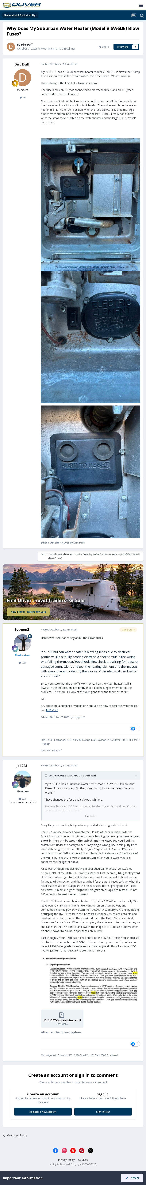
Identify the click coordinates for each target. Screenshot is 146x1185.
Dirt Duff (27, 44)
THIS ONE (52, 710)
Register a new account (42, 1111)
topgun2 (22, 629)
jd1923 (22, 765)
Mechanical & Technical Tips (58, 48)
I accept (133, 1178)
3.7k (23, 798)
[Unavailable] (90, 204)
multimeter (58, 671)
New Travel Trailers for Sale (28, 611)
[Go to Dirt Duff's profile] (11, 47)
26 (23, 97)
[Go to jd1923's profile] (22, 779)
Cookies (83, 1159)
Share (105, 46)
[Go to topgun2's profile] (22, 642)
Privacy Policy (66, 1159)
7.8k (23, 662)
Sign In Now (103, 1111)
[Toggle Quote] (46, 775)
